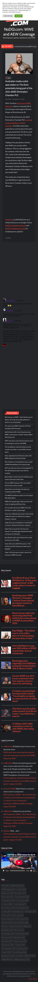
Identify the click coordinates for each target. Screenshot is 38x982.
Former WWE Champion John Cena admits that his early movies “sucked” (18, 484)
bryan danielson (22, 896)
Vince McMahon (19, 952)
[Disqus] (19, 321)
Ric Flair (19, 930)
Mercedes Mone (21, 922)
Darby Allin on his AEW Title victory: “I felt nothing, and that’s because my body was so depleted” (18, 546)
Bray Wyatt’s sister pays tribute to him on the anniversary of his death (18, 539)
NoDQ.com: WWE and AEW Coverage (19, 31)
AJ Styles (21, 889)
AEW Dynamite (17, 885)
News (9, 78)
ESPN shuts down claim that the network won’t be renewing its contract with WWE (19, 442)
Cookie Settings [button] (8, 16)
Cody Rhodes (20, 904)
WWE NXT (30, 956)
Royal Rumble (22, 933)
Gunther (6, 911)
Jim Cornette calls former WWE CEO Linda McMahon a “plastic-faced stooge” (18, 509)
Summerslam (7, 945)
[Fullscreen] (34, 871)
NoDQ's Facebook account (15, 228)
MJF (5, 926)
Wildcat (6, 831)
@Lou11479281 (9, 789)
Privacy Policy (32, 979)
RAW (27, 926)
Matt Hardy (7, 922)
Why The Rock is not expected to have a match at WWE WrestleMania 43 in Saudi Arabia (19, 463)
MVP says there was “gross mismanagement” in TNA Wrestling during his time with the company (19, 470)
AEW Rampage (8, 889)
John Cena (18, 915)
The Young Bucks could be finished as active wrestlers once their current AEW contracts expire (18, 449)
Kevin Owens (22, 919)
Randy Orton (16, 926)
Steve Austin (20, 941)
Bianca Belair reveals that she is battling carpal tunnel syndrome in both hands (19, 478)
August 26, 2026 (9, 758)
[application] (19, 863)
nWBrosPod (8, 746)
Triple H (6, 952)
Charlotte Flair (8, 900)
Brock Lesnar (7, 896)
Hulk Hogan (18, 911)
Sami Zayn (7, 937)
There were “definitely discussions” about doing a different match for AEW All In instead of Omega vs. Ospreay (19, 516)
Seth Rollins (19, 937)
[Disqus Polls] (19, 270)
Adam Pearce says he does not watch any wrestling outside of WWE (17, 490)
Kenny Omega (8, 919)
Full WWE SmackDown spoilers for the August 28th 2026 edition (19, 497)
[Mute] (31, 871)
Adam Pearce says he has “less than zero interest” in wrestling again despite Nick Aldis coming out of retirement (18, 531)
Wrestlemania (8, 956)
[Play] (4, 871)
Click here (9, 219)
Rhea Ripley (7, 930)
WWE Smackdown (22, 959)
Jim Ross (6, 915)
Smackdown (7, 941)
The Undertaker (8, 948)
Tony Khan (22, 948)
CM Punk (7, 904)
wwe (19, 956)
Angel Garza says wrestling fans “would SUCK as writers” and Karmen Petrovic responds (18, 524)
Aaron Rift (8, 99)
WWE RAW (7, 959)
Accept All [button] (18, 16)
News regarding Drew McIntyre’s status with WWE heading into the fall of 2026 (18, 457)
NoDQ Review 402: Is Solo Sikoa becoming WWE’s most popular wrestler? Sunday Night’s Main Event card (19, 434)
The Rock (8, 238)
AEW (5, 885)
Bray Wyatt (20, 893)
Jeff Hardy (30, 911)
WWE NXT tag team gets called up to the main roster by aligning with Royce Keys (18, 503)
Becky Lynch (7, 893)
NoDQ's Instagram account (15, 225)
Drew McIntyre (8, 908)
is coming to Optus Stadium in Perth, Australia (18, 123)
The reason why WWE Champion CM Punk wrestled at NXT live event (18, 427)
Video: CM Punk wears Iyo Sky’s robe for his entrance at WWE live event (18, 554)
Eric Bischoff (22, 908)
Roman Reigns (8, 933)
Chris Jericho (22, 900)
